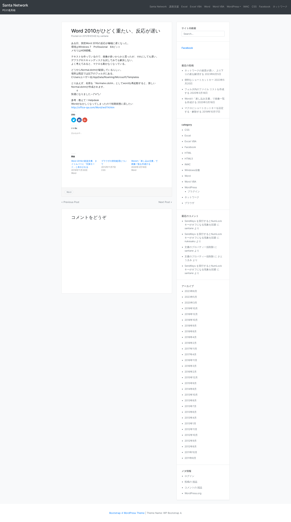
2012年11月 (191, 429)
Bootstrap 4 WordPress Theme (126, 512)
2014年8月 (191, 388)
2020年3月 (191, 302)
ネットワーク (280, 6)
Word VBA (218, 6)
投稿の (191, 481)
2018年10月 (191, 319)
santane (104, 36)
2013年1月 (190, 423)
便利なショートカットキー (199, 79)
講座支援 (174, 6)
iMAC (246, 6)
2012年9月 (191, 440)
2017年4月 (190, 354)
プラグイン (194, 191)
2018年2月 (191, 342)
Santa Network (15, 5)
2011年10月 (191, 452)
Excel (184, 6)
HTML (188, 152)
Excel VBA (196, 6)
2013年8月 (191, 400)
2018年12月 (191, 314)
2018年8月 (191, 331)
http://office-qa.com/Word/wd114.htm (92, 107)
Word (207, 6)
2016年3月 (191, 365)
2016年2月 (191, 371)
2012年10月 (191, 434)
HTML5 (189, 158)
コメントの (193, 487)
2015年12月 (191, 377)
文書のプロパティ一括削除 (199, 247)
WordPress (233, 6)
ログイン (189, 475)
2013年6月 (191, 411)
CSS (254, 6)
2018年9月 (191, 325)
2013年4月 (191, 417)
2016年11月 (191, 360)
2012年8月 (191, 446)
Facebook (264, 6)
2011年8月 (190, 457)
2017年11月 (191, 348)
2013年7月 (190, 406)
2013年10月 (191, 394)
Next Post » (165, 202)
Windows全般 (192, 170)
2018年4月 (191, 337)
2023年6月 (191, 291)
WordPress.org (193, 493)
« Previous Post (70, 202)
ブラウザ (189, 202)
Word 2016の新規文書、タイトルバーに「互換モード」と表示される (84, 164)
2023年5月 (191, 296)
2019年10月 (191, 308)
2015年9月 (191, 383)
